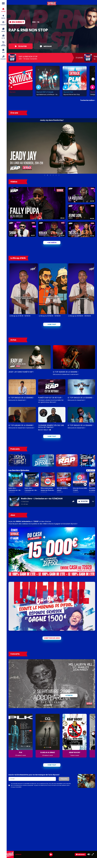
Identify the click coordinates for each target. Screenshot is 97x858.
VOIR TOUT (52, 436)
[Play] (51, 854)
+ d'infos (69, 695)
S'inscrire (64, 779)
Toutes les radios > (87, 100)
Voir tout (52, 324)
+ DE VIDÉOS (51, 242)
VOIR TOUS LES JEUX (52, 638)
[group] (52, 854)
